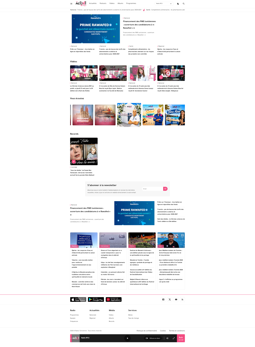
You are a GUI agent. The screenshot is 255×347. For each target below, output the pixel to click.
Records (74, 134)
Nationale (93, 315)
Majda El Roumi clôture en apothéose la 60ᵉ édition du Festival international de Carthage (142, 282)
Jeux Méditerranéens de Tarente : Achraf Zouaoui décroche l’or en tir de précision (170, 253)
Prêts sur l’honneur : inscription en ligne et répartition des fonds (82, 51)
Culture (132, 246)
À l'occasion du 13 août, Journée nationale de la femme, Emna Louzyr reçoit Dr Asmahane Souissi (140, 88)
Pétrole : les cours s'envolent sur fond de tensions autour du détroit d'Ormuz (113, 282)
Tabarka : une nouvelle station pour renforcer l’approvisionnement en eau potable (82, 264)
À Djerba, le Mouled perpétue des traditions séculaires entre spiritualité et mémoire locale (83, 275)
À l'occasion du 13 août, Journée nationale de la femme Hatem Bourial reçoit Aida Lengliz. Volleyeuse (170, 88)
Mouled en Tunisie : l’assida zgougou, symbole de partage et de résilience (141, 263)
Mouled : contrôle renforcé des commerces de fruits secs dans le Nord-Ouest (83, 284)
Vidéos (111, 3)
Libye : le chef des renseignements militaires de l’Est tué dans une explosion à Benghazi (113, 265)
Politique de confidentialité (147, 331)
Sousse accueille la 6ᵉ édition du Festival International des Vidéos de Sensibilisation (141, 272)
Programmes (131, 3)
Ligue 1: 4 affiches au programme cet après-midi (170, 281)
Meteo (130, 315)
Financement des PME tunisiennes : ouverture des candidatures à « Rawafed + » (139, 25)
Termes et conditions (177, 331)
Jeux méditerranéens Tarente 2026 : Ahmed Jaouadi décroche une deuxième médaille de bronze (171, 272)
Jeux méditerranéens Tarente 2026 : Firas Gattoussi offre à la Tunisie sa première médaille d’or (171, 263)
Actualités (93, 3)
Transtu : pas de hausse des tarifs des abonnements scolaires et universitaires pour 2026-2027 (94, 10)
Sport (160, 246)
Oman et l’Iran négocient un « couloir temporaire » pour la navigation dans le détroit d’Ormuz (111, 254)
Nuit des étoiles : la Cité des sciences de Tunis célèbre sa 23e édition (171, 220)
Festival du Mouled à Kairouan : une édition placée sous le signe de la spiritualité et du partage (142, 253)
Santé (131, 46)
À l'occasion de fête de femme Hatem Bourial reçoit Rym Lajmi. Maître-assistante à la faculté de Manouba (112, 88)
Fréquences (74, 321)
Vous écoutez (77, 99)
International (104, 246)
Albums (120, 3)
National (127, 18)
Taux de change (133, 318)
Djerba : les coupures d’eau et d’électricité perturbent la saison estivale (168, 52)
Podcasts (103, 3)
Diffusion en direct (155, 338)
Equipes (72, 318)
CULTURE (74, 167)
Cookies (163, 331)
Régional (161, 46)
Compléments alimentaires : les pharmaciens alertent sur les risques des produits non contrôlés (169, 10)
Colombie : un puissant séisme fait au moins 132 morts (113, 274)
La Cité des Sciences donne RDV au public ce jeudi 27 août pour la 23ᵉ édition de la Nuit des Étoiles (82, 88)
